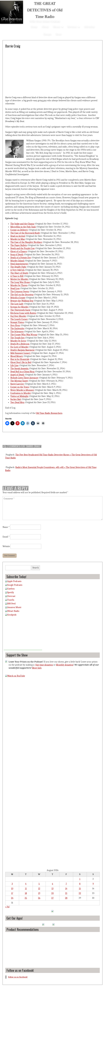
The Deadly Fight (18, 267)
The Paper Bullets (18, 245)
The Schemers (17, 331)
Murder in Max (17, 239)
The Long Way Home (20, 282)
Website (6, 546)
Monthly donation (64, 665)
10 (12, 888)
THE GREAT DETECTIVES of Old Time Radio (44, 10)
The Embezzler (17, 328)
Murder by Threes (18, 285)
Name (6, 527)
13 (52, 888)
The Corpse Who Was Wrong (23, 334)
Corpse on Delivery (19, 230)
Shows (56, 26)
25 (26, 898)
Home (34, 26)
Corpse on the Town (19, 387)
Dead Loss (15, 288)
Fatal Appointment (19, 263)
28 (66, 898)
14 (66, 888)
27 (52, 898)
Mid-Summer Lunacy (20, 353)
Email (6, 536)
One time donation (44, 665)
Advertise (89, 26)
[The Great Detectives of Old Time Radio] (11, 13)
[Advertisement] (23, 634)
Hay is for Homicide (19, 359)
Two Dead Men (17, 402)
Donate (47, 33)
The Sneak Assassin (19, 368)
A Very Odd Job (17, 270)
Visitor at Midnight (19, 396)
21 (66, 893)
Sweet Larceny (17, 384)
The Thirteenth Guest (20, 310)
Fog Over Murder (18, 316)
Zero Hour (15, 325)
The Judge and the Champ (22, 223)
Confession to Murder (20, 393)
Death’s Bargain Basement (22, 350)
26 (39, 898)
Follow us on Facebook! (20, 970)
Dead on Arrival (17, 236)
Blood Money (16, 356)
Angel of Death (17, 374)
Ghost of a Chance (18, 251)
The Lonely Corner (19, 319)
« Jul (7, 906)
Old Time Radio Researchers (49, 413)
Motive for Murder (19, 279)
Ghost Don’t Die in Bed (20, 362)
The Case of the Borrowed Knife (25, 233)
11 (26, 888)
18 (26, 893)
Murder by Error (18, 340)
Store (58, 33)
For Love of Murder (19, 347)
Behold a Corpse (17, 297)
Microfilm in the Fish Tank (23, 226)
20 (52, 893)
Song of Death (16, 254)
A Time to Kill (16, 276)
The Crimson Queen (19, 291)
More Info (37, 668)
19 (39, 893)
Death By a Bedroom (19, 344)
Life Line (14, 365)
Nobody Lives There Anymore (24, 377)
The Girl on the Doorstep (21, 294)
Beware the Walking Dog (21, 300)
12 (39, 888)
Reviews (72, 26)
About (45, 26)
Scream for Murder (19, 307)
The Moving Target (19, 380)
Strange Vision (17, 322)
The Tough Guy (17, 337)
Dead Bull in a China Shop (22, 371)
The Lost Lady (16, 303)
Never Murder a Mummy (22, 390)
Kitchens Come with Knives (23, 313)
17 (12, 893)
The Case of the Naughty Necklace (26, 242)
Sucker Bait (15, 399)
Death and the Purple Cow (22, 248)
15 (80, 888)
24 (12, 898)
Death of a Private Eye (20, 257)
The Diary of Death (19, 273)
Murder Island (17, 260)
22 (80, 893)
